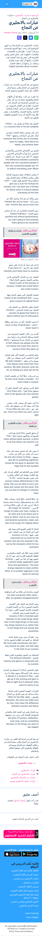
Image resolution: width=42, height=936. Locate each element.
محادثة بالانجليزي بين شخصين (26, 878)
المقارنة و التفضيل (30, 882)
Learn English (32, 917)
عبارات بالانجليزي (22, 15)
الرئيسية (35, 15)
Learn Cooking (31, 913)
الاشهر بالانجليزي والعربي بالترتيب (24, 901)
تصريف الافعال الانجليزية (28, 886)
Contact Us (23, 929)
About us (14, 929)
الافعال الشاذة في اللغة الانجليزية (24, 870)
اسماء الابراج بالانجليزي (28, 905)
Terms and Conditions (24, 931)
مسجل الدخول (20, 800)
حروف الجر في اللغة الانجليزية (25, 874)
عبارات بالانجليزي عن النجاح (23, 774)
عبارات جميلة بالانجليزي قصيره (22, 781)
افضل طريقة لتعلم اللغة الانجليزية (24, 890)
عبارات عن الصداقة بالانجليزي (23, 777)
